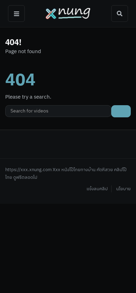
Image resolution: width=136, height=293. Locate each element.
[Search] (119, 13)
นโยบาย (123, 189)
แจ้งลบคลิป (97, 189)
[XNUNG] (68, 13)
